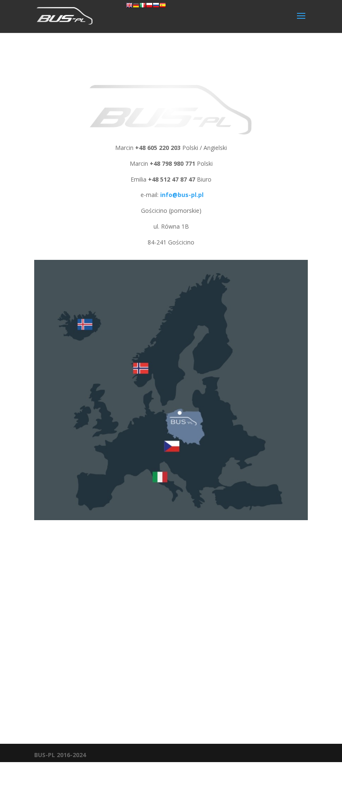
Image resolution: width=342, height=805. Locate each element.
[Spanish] (162, 6)
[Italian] (142, 6)
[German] (136, 6)
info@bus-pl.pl (182, 195)
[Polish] (149, 6)
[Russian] (156, 6)
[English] (129, 6)
